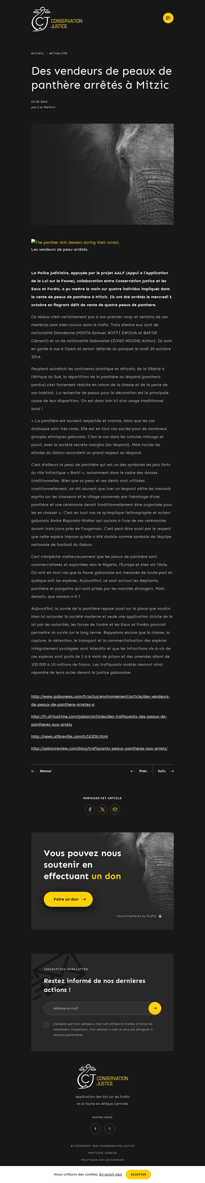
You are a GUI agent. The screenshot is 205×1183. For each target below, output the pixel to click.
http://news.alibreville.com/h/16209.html (69, 736)
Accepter (138, 1174)
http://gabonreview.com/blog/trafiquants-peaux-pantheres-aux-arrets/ (99, 748)
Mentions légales (102, 1153)
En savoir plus (110, 1174)
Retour (46, 771)
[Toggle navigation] (168, 18)
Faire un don (66, 899)
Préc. (143, 771)
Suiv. (162, 771)
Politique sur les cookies (102, 1160)
